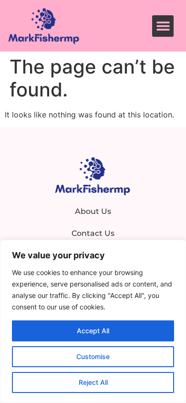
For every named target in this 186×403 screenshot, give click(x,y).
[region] (93, 321)
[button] (163, 26)
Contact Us (93, 233)
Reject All (93, 382)
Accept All (93, 331)
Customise (93, 356)
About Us (93, 211)
